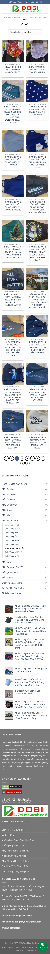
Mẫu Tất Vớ (7, 578)
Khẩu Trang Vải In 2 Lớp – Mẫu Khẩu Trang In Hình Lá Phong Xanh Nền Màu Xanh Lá (12, 252)
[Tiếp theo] (27, 463)
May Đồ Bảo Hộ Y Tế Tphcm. (16, 861)
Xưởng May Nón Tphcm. (13, 845)
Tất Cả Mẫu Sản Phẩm (13, 588)
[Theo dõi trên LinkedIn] (23, 800)
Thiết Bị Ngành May (11, 593)
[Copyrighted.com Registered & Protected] (12, 793)
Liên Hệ (39, 2)
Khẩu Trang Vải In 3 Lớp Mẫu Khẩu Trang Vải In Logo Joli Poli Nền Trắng (37, 442)
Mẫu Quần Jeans (10, 572)
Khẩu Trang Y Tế (12, 556)
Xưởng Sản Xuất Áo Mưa (14, 856)
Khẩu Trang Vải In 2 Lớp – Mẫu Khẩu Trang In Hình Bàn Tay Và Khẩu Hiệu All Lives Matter (12, 300)
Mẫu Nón (6, 562)
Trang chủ (7, 17)
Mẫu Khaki (7, 515)
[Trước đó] (6, 458)
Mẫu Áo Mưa (8, 489)
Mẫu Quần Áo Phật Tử (12, 567)
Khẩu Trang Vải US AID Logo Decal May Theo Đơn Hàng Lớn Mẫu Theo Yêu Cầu (13, 348)
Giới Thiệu (30, 2)
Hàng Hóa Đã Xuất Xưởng (14, 484)
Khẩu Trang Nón (11, 533)
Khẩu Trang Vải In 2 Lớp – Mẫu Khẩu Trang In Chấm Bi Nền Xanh (37, 111)
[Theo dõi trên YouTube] (28, 800)
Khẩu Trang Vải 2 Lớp (37, 17)
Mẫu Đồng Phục (9, 505)
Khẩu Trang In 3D (12, 525)
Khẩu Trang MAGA (12, 529)
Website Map (8, 835)
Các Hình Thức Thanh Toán (15, 866)
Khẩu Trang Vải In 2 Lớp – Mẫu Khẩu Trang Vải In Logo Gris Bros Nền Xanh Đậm (12, 442)
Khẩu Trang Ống (12, 536)
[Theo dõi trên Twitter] (14, 800)
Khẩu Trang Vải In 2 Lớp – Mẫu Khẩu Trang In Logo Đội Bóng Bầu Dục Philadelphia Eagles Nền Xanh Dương (12, 115)
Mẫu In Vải (7, 510)
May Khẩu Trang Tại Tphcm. (15, 851)
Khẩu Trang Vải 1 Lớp (14, 544)
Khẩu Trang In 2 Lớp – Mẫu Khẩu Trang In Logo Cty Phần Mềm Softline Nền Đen (37, 207)
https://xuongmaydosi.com (19, 915)
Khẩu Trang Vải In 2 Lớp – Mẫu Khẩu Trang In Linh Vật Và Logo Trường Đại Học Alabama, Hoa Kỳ (37, 253)
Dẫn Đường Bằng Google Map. (17, 871)
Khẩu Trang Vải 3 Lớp (14, 552)
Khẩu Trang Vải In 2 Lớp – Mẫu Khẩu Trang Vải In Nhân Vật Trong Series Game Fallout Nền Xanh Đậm (12, 396)
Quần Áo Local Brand (12, 583)
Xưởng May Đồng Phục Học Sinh (18, 840)
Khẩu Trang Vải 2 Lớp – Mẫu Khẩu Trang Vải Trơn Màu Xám (13, 161)
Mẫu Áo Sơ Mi (9, 494)
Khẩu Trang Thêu (12, 540)
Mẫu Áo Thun (8, 499)
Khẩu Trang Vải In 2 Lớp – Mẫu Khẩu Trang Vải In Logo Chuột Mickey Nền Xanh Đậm (37, 347)
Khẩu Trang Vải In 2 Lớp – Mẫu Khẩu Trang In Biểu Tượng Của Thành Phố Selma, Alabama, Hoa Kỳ (37, 301)
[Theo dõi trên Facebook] (4, 800)
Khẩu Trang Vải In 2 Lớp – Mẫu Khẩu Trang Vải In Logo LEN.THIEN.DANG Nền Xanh (37, 395)
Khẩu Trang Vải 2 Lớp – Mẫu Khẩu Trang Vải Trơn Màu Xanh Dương (13, 206)
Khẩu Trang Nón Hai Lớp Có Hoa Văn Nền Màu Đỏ (13, 69)
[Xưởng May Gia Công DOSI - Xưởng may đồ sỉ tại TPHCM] (26, 8)
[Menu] (3, 9)
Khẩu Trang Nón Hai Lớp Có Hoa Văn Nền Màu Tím (37, 69)
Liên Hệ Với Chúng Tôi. (13, 830)
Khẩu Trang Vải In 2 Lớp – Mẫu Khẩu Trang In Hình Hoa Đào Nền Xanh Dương (37, 162)
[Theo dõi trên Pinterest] (19, 800)
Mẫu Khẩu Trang (20, 17)
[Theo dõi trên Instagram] (9, 800)
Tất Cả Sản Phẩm (15, 2)
